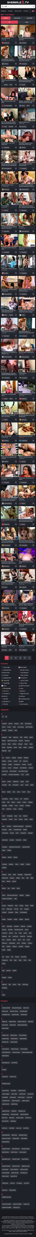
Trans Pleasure (24, 672)
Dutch (31, 785)
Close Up (25, 761)
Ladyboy (11, 864)
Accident (4, 723)
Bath (10, 737)
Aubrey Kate (24, 1014)
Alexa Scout (5, 1011)
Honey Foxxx (13, 1076)
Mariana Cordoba (6, 1138)
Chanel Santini (14, 1038)
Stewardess (12, 943)
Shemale (10, 929)
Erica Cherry (14, 1062)
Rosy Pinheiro (25, 1159)
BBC (21, 737)
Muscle (14, 881)
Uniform (8, 970)
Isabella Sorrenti (6, 1083)
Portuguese (9, 909)
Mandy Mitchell (5, 1135)
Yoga (3, 994)
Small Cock (15, 936)
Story (18, 943)
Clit (20, 761)
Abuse (30, 1233)
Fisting (24, 802)
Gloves (10, 819)
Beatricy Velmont (22, 1021)
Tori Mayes (19, 1183)
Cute (22, 774)
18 (2, 716)
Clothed (4, 764)
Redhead (10, 919)
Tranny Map (6, 683)
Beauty (3, 740)
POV (21, 909)
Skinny (25, 933)
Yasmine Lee (16, 1207)
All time (6, 18)
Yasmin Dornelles (17, 1204)
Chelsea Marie (23, 1038)
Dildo (27, 781)
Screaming (9, 926)
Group (31, 819)
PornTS (5, 696)
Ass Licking (21, 727)
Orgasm (28, 895)
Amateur (16, 723)
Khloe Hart (4, 1117)
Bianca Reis (13, 1025)
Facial (11, 799)
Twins (3, 963)
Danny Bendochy (6, 1052)
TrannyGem (7, 377)
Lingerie (4, 867)
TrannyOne (24, 63)
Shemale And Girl (19, 929)
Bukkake (4, 750)
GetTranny (6, 189)
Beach (31, 737)
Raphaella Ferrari (6, 1159)
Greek (26, 819)
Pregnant (26, 909)
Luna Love (18, 1128)
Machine (4, 874)
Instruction (18, 840)
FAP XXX (5, 699)
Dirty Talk (4, 785)
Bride (20, 747)
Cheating (26, 757)
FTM (3, 809)
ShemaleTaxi (7, 545)
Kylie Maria (13, 1121)
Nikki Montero (5, 1152)
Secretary (16, 926)
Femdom (26, 799)
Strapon (30, 943)
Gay (20, 816)
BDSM (25, 737)
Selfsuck (23, 926)
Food (16, 805)
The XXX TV (6, 693)
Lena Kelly (11, 1128)
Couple (4, 767)
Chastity (20, 757)
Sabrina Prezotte (6, 1166)
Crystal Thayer (13, 1042)
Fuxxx (5, 587)
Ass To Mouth (29, 727)
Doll (10, 785)
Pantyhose (10, 905)
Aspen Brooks (15, 1014)
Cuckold (31, 767)
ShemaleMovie (7, 168)
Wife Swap (25, 984)
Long (26, 22)
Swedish (21, 946)
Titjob (20, 960)
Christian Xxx (5, 1042)
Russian (27, 919)
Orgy (15, 898)
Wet (10, 984)
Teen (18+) (23, 956)
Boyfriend (9, 747)
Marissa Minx (16, 1138)
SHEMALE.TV (18, 2)
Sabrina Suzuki (16, 1166)
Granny (20, 819)
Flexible (11, 805)
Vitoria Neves (12, 1190)
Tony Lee (12, 1183)
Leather (22, 864)
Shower (11, 933)
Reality (3, 919)
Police (26, 905)
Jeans (3, 850)
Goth (15, 819)
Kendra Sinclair (14, 1114)
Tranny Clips (6, 667)
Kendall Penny (5, 1114)
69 (6, 716)
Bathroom (15, 737)
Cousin (9, 767)
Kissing (4, 857)
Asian (14, 727)
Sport (19, 939)
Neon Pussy (6, 672)
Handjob (9, 826)
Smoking (29, 936)
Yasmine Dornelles (6, 1207)
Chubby (4, 761)
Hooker (12, 833)
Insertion (12, 840)
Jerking (9, 850)
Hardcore (4, 829)
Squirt (28, 939)
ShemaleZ (6, 147)
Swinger (27, 946)
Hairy (3, 826)
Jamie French (5, 1090)
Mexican (12, 878)
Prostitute (10, 912)
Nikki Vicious (14, 1152)
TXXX (5, 126)
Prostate (4, 912)
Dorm (22, 785)
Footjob (22, 805)
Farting (16, 799)
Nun (9, 888)
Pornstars (10, 11)
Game (3, 816)
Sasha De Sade (24, 1169)
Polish (31, 905)
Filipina (13, 802)
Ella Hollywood (5, 1062)
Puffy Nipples (23, 912)
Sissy (20, 933)
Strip (3, 946)
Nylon (18, 888)
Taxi (12, 956)
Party (16, 905)
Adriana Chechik (6, 1007)
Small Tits (22, 936)
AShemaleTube (25, 231)
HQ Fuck (22, 696)
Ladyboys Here (7, 678)
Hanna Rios (5, 1076)
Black (9, 744)
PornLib (23, 84)
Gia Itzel (4, 1069)
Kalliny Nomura (5, 1111)
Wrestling (4, 987)
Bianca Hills (5, 1025)
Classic (15, 761)
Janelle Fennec (21, 1090)
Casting (14, 757)
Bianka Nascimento (22, 1025)
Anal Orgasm (28, 723)
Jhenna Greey (21, 1097)
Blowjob (20, 744)
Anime (3, 727)
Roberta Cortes (16, 1159)
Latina (16, 864)
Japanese (4, 847)
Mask (14, 874)
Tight (15, 960)
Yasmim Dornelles (6, 1204)
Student (8, 946)
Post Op (16, 909)
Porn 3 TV (6, 691)
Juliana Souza (5, 1104)
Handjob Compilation (18, 826)
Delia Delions (5, 1055)
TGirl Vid (5, 704)
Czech (27, 774)
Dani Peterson (5, 1049)
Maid (9, 874)
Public (16, 912)
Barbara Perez (12, 1021)
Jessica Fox (30, 1094)
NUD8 (21, 701)
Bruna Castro (5, 1028)
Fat (21, 799)
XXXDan (6, 63)
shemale (11, 126)
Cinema (10, 761)
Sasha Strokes (14, 1172)
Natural (4, 888)
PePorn (5, 398)
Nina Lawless (23, 1152)
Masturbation (28, 874)
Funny (14, 809)
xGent (4, 685)
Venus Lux (4, 1190)
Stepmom (4, 943)
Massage (20, 874)
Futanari (20, 809)
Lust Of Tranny (24, 680)
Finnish (19, 802)
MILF (28, 105)
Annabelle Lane (6, 1014)
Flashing (30, 802)
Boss (31, 744)
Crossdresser (23, 767)
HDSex (23, 105)
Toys (29, 960)
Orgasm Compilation (7, 898)
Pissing (21, 905)
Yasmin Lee (26, 1204)
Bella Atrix (30, 1021)
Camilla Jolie (5, 1035)
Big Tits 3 (22, 691)
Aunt (16, 730)
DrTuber (6, 273)
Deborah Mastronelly (27, 1052)
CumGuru (5, 675)
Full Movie (8, 809)
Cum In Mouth (13, 771)
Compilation (17, 764)
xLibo (21, 688)
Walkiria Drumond (6, 1197)
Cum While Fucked (23, 771)
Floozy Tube (23, 683)
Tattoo (7, 956)
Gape (15, 816)
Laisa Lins (4, 1128)
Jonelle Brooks (5, 1100)
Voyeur (9, 977)
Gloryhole (4, 819)
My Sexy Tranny (24, 670)
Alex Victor (26, 1007)
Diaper (22, 781)
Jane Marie (13, 1090)
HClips (23, 315)
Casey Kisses (5, 1038)
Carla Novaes (13, 1035)
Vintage (4, 977)
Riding (15, 919)
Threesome (5, 960)
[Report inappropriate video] (16, 43)
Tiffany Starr (5, 1183)
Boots (26, 744)
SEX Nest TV (6, 701)
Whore (14, 984)
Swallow (15, 946)
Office (3, 895)
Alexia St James (14, 1011)
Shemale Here (7, 670)
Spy (24, 939)
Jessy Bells (5, 1097)
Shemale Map (7, 688)
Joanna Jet (29, 1097)
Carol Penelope (22, 1035)
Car (3, 757)
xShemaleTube (25, 189)
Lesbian (28, 864)
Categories (3, 11)
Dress (26, 785)
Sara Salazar (5, 1169)
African (10, 723)
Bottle (3, 747)
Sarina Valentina (14, 1169)
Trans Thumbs (24, 675)
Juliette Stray (14, 1104)
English (33, 11)
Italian (24, 840)
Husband (30, 833)
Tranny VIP (6, 680)
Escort (23, 792)
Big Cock (27, 740)
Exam (28, 792)
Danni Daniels (24, 1049)
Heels (10, 829)
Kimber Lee (28, 1117)
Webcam (4, 984)
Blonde (14, 744)
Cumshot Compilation (14, 774)
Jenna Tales (14, 1094)
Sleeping (4, 936)
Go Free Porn (23, 678)
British (25, 747)
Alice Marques (23, 1011)
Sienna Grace (5, 1176)
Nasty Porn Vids (24, 693)
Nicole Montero (16, 1148)
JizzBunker (24, 336)
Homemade (5, 833)
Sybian (9, 949)
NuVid (5, 315)
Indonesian (5, 840)
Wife (19, 984)
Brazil (15, 747)
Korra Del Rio (5, 1121)
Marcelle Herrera (23, 1135)
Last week (29, 18)
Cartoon (8, 757)
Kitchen (10, 857)
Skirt (30, 933)
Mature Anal (5, 878)
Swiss (3, 949)
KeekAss (6, 440)
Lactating (4, 864)
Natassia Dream (6, 1148)
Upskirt (14, 970)
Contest (24, 764)
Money (8, 881)
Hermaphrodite (17, 829)
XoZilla (5, 84)
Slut (9, 936)
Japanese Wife (26, 847)
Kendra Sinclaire (24, 1114)
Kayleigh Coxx (21, 1111)
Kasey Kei (14, 1111)
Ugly (3, 970)
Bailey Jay (4, 1021)
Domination (15, 785)
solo (10, 650)
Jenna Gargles (5, 1094)
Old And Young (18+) (12, 895)
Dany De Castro (16, 1052)
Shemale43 (23, 667)
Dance (3, 781)
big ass (11, 315)
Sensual (29, 926)
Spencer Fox (14, 1176)
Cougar (29, 764)
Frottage (28, 805)
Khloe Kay (11, 1117)
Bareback (4, 737)
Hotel (17, 833)
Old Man (22, 895)
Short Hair (4, 933)
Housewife (23, 833)
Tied (11, 960)
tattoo (11, 398)
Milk (27, 878)
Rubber (21, 919)
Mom (3, 881)
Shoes (26, 929)
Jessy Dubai (13, 1097)
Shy (16, 933)
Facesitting (5, 799)
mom (11, 84)
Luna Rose (25, 1128)
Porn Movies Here (25, 699)
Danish (9, 781)
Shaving (4, 929)
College (10, 764)
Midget (18, 878)
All (9, 22)
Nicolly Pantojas (25, 1148)
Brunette (31, 747)
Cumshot (4, 774)
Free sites (26, 11)
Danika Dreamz (14, 1049)
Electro (9, 792)
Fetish (3, 802)
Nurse (13, 888)
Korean (15, 857)
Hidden (25, 829)
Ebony (3, 792)
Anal (22, 723)
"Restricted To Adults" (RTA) (23, 1230)
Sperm (14, 939)
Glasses (25, 816)
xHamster (23, 43)
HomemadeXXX (8, 105)
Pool (3, 909)
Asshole (4, 730)
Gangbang (9, 816)
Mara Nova (14, 1135)
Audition (10, 730)
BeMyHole (6, 43)
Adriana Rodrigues (16, 1007)
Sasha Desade (5, 1172)
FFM (8, 802)
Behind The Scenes (12, 740)
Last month (17, 18)
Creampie (15, 767)
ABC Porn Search (25, 685)
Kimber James (19, 1117)
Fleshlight (4, 805)
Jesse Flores (22, 1094)
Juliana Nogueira (16, 1100)
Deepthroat (15, 781)
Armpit (9, 727)
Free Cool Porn (24, 704)
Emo (14, 792)
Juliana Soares (25, 1100)
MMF (32, 878)
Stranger (24, 943)
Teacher (17, 956)
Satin (3, 926)
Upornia (6, 210)
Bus (9, 750)
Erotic (18, 792)
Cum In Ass (5, 771)
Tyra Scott (26, 1183)
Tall (3, 956)
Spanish (9, 939)
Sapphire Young (25, 1166)
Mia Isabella (24, 1138)
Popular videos (18, 11)
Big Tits (4, 744)
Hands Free (28, 826)
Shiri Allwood (24, 1172)
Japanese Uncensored (14, 847)
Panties (4, 905)
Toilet (25, 960)
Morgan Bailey (5, 1141)
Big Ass (21, 740)
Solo (3, 939)
